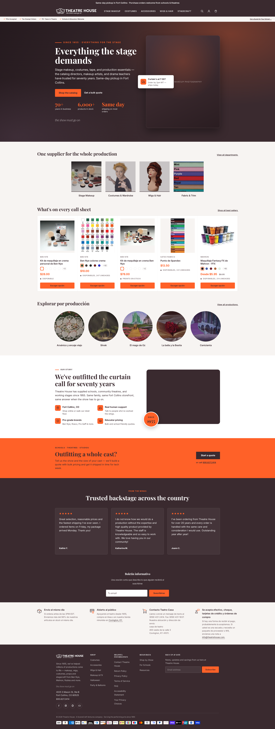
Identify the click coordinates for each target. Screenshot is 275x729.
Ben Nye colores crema (92, 260)
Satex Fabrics (167, 257)
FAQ (116, 686)
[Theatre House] (76, 11)
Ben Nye (44, 257)
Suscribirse (159, 593)
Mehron (205, 257)
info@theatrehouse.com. (213, 637)
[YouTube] (79, 705)
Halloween (95, 680)
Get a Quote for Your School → (261, 19)
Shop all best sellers (228, 210)
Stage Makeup (112, 11)
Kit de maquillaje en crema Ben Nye (137, 262)
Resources (144, 670)
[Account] (209, 11)
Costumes (131, 11)
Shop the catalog (68, 92)
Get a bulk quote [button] (93, 92)
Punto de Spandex (170, 260)
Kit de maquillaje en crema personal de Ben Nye (54, 262)
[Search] (202, 11)
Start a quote (208, 455)
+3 (64, 268)
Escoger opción (57, 285)
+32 (105, 265)
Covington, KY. (116, 620)
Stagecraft (184, 11)
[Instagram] (65, 705)
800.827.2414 (209, 462)
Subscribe (210, 669)
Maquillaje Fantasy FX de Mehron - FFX (214, 262)
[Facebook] (59, 705)
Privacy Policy (120, 676)
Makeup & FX (96, 675)
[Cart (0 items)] (216, 11)
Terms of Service (122, 681)
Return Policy (120, 671)
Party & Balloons (97, 685)
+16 (225, 268)
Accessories (148, 11)
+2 (145, 268)
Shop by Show (146, 660)
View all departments (227, 155)
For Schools (145, 665)
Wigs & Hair (166, 11)
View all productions (227, 304)
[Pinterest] (72, 705)
